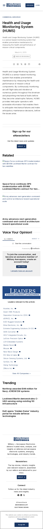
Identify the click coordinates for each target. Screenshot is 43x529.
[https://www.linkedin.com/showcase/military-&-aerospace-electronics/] (21, 495)
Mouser (6, 348)
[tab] (9, 239)
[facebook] (14, 64)
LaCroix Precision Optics (13, 338)
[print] (39, 64)
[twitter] (21, 64)
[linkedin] (18, 64)
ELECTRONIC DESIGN (21, 507)
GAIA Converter (9, 332)
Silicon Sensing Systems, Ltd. (15, 358)
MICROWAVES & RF (21, 505)
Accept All (21, 524)
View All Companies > (21, 373)
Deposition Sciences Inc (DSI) (15, 315)
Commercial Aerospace (12, 17)
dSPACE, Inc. (8, 318)
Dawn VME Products (11, 312)
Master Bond (8, 345)
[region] (21, 244)
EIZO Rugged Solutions (12, 322)
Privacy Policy (22, 519)
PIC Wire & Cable (10, 355)
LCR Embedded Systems (13, 342)
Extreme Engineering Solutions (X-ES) (18, 328)
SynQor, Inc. (8, 362)
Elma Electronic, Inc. (11, 325)
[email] (29, 64)
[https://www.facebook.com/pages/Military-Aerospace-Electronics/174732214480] (18, 495)
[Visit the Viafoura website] (35, 248)
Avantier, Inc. (8, 308)
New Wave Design (10, 352)
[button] (4, 5)
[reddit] (25, 64)
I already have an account (21, 271)
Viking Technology (10, 365)
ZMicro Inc (7, 368)
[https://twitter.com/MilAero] (24, 495)
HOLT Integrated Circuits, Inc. (15, 335)
